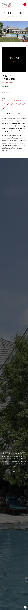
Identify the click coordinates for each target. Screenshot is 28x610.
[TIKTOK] (15, 104)
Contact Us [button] (14, 471)
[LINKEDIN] (19, 104)
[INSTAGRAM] (23, 104)
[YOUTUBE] (3, 108)
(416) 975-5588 (5, 95)
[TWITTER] (11, 104)
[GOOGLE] (7, 104)
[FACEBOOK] (3, 104)
